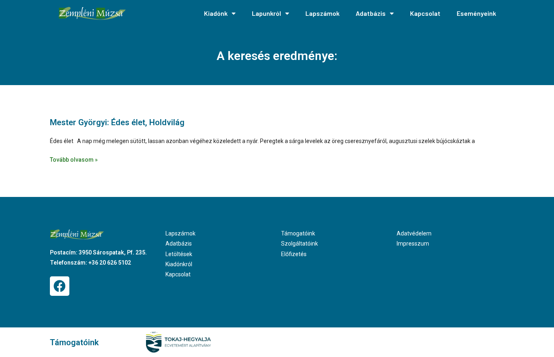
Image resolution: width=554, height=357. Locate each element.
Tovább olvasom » (74, 159)
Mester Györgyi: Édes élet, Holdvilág (117, 122)
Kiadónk (216, 13)
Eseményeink (476, 13)
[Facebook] (59, 286)
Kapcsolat (425, 13)
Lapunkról (266, 13)
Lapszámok (322, 13)
